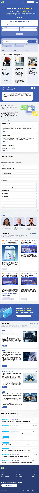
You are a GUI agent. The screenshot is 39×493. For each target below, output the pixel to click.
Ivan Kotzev (9, 330)
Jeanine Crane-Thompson (15, 419)
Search (32, 41)
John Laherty (8, 273)
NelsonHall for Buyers (6, 124)
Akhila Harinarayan (14, 425)
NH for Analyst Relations (5, 476)
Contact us (33, 476)
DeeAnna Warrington (15, 454)
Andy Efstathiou (28, 240)
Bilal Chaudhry (9, 392)
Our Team (33, 474)
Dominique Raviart (9, 240)
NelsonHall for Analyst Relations (7, 147)
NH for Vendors (3, 474)
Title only (5, 46)
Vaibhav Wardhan (28, 273)
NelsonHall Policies (4, 490)
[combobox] (7, 50)
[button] (19, 166)
